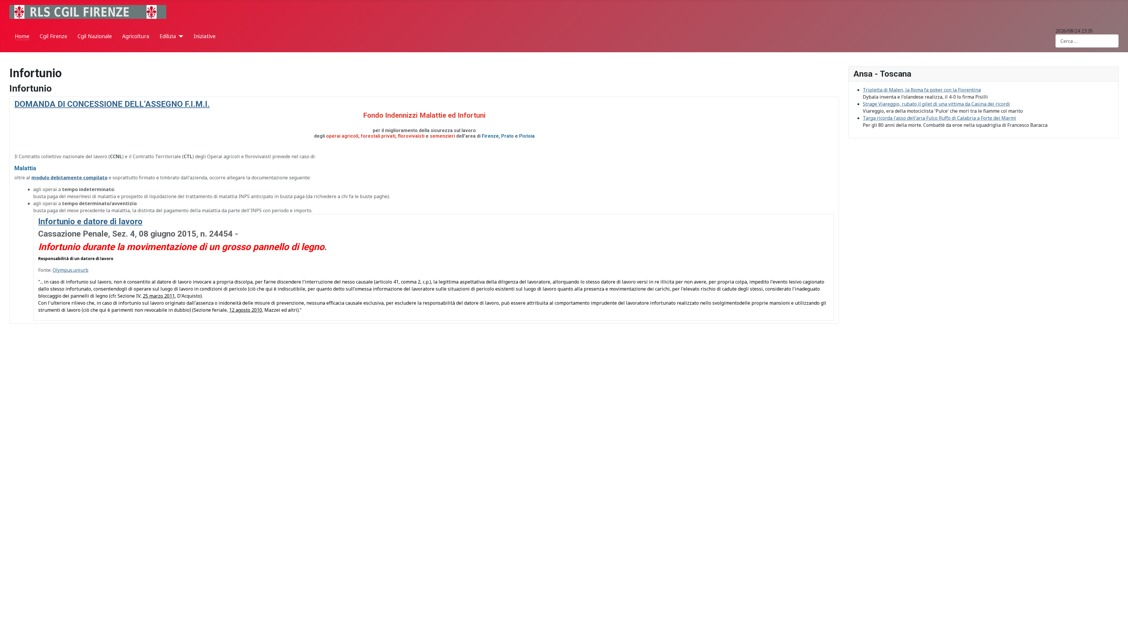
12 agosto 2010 (245, 310)
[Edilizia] (179, 36)
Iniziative (205, 36)
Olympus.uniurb (70, 270)
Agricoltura (135, 36)
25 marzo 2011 (159, 296)
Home (22, 36)
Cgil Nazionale (95, 36)
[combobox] (1087, 41)
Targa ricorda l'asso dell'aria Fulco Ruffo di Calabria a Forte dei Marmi (939, 118)
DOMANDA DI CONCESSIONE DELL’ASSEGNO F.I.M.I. (112, 104)
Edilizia (168, 36)
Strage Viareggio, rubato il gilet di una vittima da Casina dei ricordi (936, 104)
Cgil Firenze (53, 36)
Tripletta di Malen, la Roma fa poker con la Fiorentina (922, 90)
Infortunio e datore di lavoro (90, 221)
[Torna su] (1117, 623)
